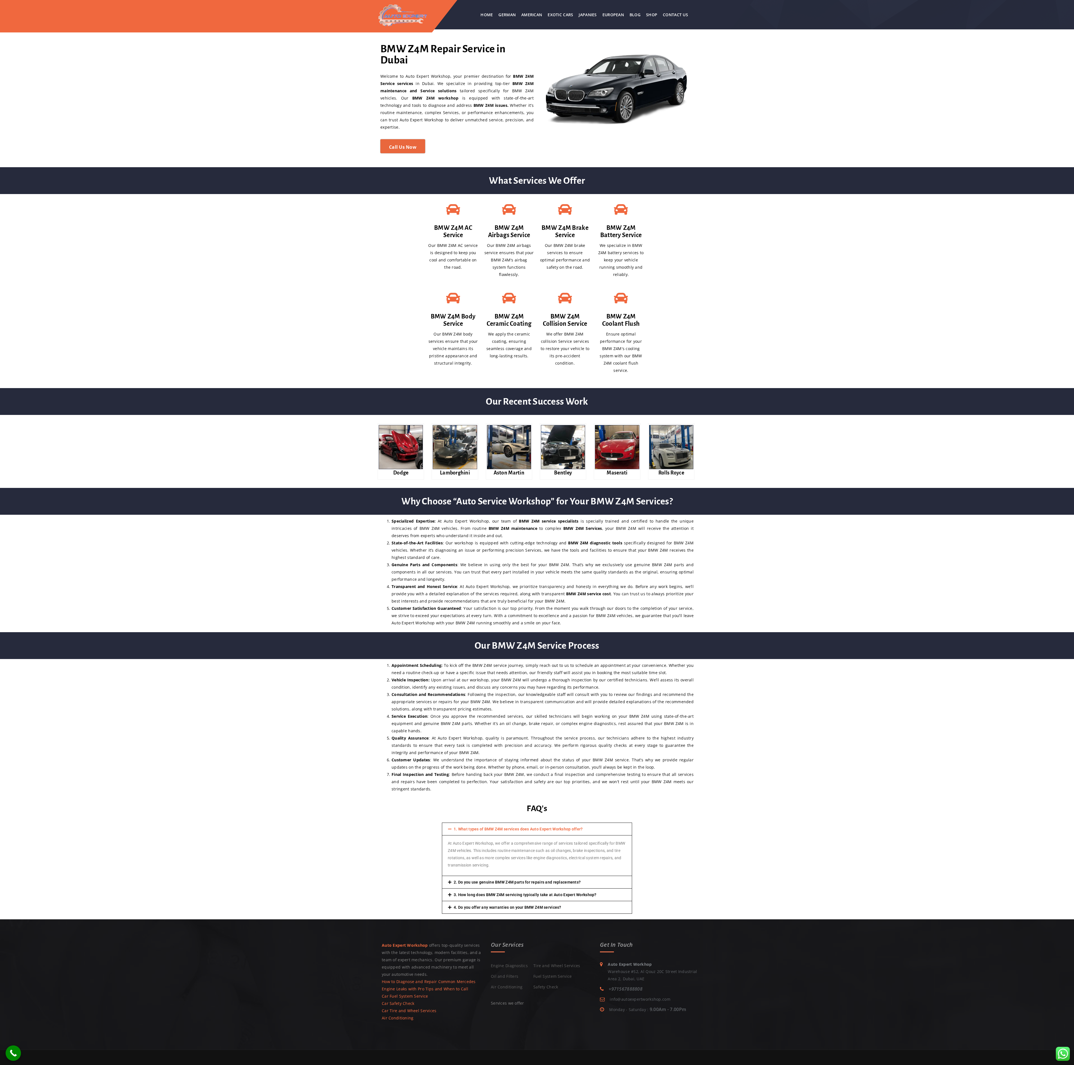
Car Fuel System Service (405, 996)
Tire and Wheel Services (556, 965)
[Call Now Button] (13, 1053)
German (507, 14)
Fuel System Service (552, 976)
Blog (635, 14)
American (531, 14)
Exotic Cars (560, 14)
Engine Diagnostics (509, 965)
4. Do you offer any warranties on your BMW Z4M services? (507, 907)
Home (487, 14)
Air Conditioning (397, 1018)
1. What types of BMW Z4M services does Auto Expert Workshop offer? (518, 829)
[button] (537, 829)
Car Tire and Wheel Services (409, 1010)
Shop (651, 14)
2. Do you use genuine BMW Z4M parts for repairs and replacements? (517, 882)
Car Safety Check (398, 1003)
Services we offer (507, 1003)
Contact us (675, 14)
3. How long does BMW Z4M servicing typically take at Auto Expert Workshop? (525, 894)
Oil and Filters (504, 976)
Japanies (588, 14)
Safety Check (545, 987)
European (613, 14)
